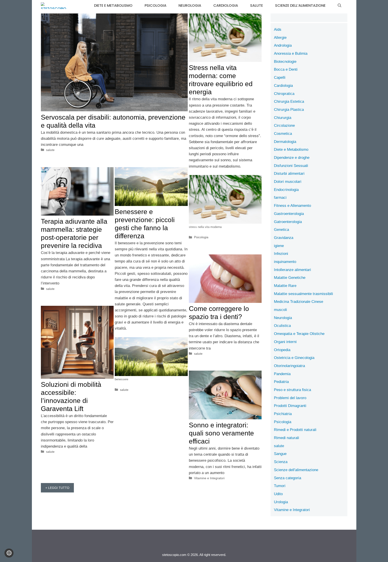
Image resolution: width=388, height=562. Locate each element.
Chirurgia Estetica (289, 101)
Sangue (280, 454)
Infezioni (281, 253)
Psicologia (155, 5)
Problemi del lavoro (290, 398)
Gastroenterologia (289, 214)
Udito (278, 494)
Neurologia (190, 5)
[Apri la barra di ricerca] (339, 5)
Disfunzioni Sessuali (291, 166)
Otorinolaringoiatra (289, 366)
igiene (279, 246)
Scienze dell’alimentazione (300, 5)
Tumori (279, 486)
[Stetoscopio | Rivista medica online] (53, 5)
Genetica (281, 229)
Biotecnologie (285, 61)
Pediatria (281, 382)
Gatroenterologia (288, 222)
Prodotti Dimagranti (290, 406)
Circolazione (284, 125)
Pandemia (282, 374)
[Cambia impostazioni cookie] (8, 553)
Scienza (280, 462)
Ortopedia (282, 350)
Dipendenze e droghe (291, 157)
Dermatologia (285, 142)
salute (256, 5)
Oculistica (282, 326)
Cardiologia (225, 5)
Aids (277, 29)
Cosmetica (283, 133)
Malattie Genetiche (289, 278)
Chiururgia (282, 118)
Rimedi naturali (286, 438)
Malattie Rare (285, 286)
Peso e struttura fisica (292, 390)
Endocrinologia (286, 190)
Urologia (281, 502)
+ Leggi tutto (57, 488)
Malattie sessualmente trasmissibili (303, 294)
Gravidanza (283, 238)
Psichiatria (283, 414)
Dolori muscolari (287, 181)
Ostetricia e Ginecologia (294, 358)
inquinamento (285, 262)
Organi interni (285, 342)
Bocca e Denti (286, 69)
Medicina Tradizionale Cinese (298, 302)
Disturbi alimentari (289, 173)
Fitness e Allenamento (292, 205)
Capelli (279, 77)
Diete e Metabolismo (113, 5)
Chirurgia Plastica (289, 109)
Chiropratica (284, 94)
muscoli (280, 310)
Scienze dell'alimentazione (296, 470)
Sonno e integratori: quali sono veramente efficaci (221, 433)
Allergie (280, 37)
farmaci (280, 197)
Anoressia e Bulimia (290, 53)
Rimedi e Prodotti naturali (295, 430)
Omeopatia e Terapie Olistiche (299, 334)
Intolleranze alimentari (292, 270)
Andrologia (283, 45)
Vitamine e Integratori (209, 478)
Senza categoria (287, 478)
